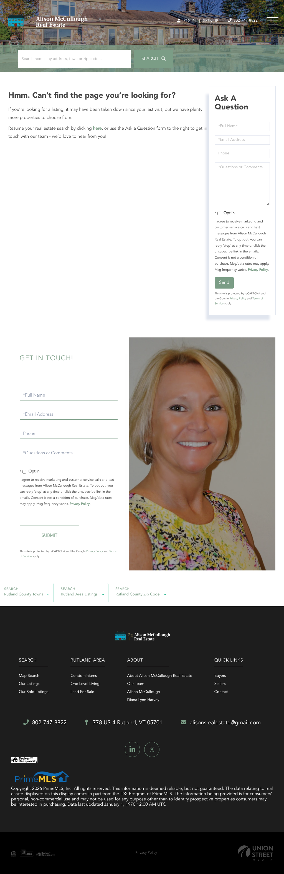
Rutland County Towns (23, 595)
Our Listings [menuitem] (29, 684)
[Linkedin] (132, 749)
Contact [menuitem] (221, 692)
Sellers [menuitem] (220, 684)
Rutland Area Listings (79, 595)
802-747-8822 (245, 21)
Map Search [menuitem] (29, 676)
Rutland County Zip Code (137, 595)
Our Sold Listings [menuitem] (34, 692)
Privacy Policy (258, 270)
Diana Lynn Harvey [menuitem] (143, 700)
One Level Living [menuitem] (85, 684)
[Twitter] (151, 749)
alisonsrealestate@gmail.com (225, 723)
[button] (153, 59)
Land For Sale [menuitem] (82, 692)
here (97, 128)
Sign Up (210, 21)
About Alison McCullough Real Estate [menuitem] (159, 676)
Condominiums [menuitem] (83, 676)
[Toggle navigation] (272, 20)
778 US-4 (127, 723)
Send (224, 283)
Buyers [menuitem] (220, 676)
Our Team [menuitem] (135, 684)
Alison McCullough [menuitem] (143, 692)
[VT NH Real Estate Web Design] (255, 853)
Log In (188, 21)
